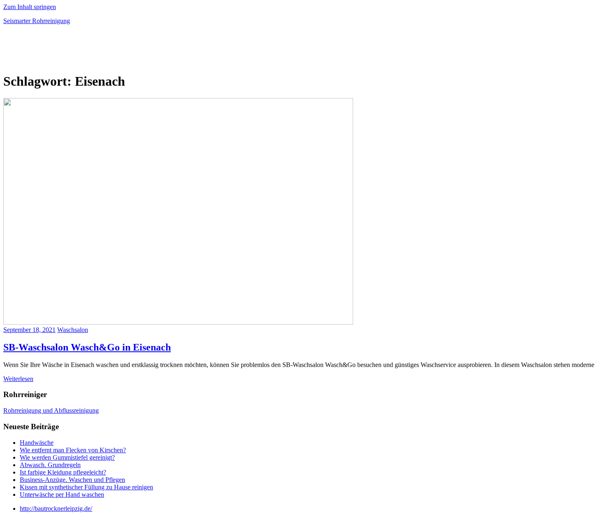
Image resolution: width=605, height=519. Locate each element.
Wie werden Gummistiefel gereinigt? (67, 457)
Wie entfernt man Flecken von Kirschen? (73, 450)
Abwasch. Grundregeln (50, 464)
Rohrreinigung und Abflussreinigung (51, 410)
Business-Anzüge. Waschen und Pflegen (72, 479)
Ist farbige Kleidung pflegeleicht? (63, 472)
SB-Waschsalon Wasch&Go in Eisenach (87, 347)
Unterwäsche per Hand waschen (62, 494)
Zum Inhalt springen (29, 6)
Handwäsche (37, 442)
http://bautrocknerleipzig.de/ (56, 508)
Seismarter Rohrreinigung (36, 20)
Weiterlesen (18, 378)
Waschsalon (72, 329)
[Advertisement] (99, 51)
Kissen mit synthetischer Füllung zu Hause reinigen (86, 487)
